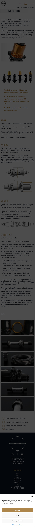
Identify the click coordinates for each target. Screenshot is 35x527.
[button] (32, 496)
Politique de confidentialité (17, 524)
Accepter (17, 510)
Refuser (17, 515)
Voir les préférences (17, 521)
